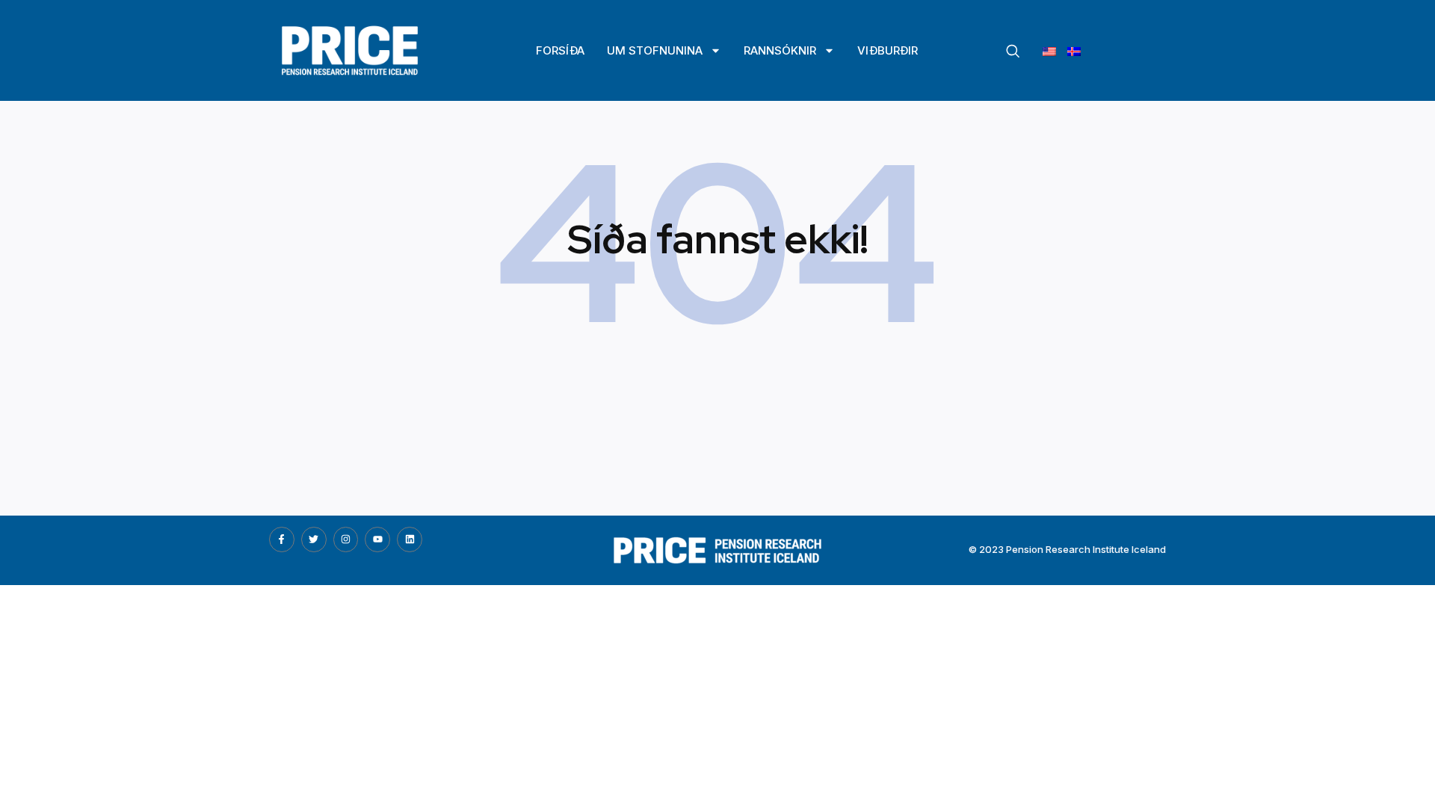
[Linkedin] (409, 539)
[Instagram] (346, 539)
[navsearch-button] (1012, 51)
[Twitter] (314, 539)
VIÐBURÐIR (887, 50)
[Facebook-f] (281, 539)
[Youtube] (377, 539)
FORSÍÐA (560, 50)
